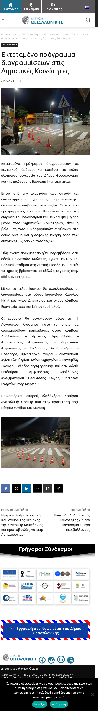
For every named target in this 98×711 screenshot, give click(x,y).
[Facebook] (5, 488)
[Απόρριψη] (92, 694)
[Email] (37, 488)
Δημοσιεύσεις (10, 34)
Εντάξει (39, 704)
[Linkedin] (26, 488)
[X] (16, 488)
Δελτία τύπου (61, 34)
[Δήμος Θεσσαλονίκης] (42, 20)
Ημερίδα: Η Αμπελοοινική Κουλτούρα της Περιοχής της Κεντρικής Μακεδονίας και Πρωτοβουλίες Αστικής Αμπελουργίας (22, 524)
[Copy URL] (58, 488)
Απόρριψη (59, 704)
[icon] (42, 662)
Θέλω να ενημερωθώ (35, 34)
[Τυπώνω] (47, 488)
